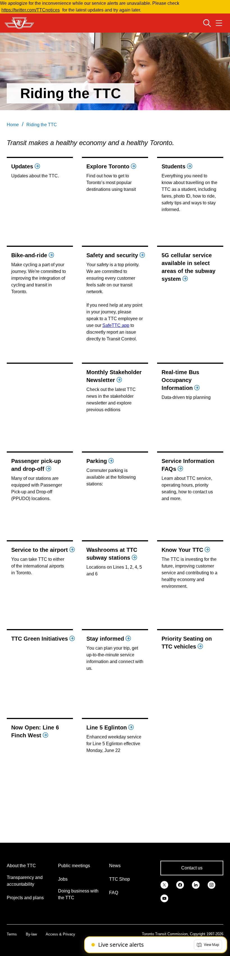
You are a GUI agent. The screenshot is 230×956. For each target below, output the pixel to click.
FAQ (113, 892)
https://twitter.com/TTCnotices (30, 10)
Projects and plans (25, 897)
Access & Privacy (60, 934)
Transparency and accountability (25, 881)
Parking (96, 461)
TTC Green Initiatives (39, 639)
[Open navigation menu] (218, 23)
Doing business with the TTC (78, 894)
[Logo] (19, 23)
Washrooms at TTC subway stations (111, 554)
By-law (31, 934)
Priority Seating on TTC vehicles (187, 643)
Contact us (192, 867)
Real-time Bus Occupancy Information (180, 380)
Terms (12, 934)
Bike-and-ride (29, 255)
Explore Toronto (107, 166)
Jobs (63, 879)
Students (173, 166)
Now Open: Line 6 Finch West (35, 731)
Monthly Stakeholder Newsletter (114, 376)
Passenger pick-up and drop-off (36, 465)
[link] (164, 884)
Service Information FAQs (188, 465)
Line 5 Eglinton (106, 727)
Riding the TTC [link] (41, 124)
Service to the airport (39, 550)
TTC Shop (119, 879)
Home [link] (13, 124)
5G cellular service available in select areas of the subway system (188, 267)
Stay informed (105, 639)
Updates (22, 166)
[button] (208, 945)
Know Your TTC (182, 550)
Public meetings (74, 865)
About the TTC (21, 865)
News (115, 865)
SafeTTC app (115, 325)
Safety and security (112, 255)
